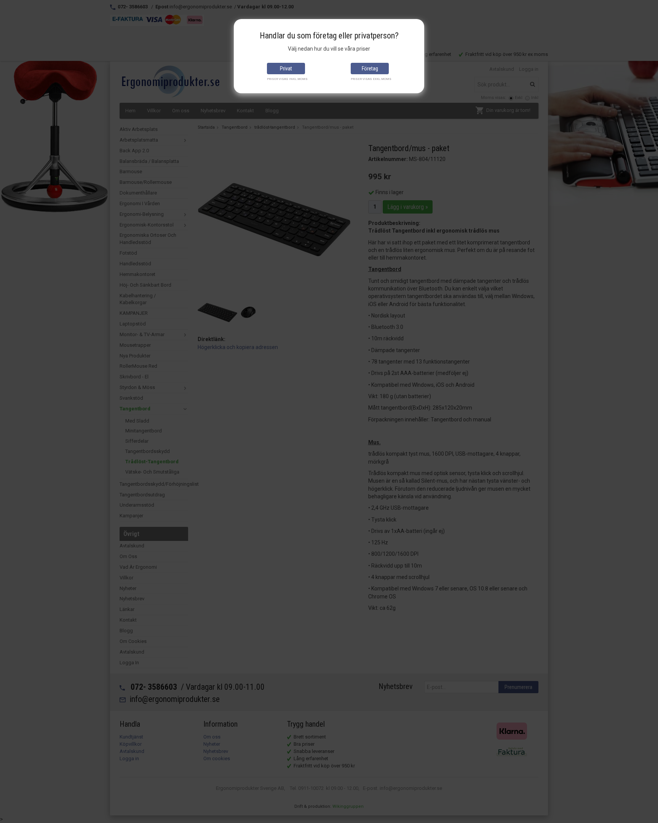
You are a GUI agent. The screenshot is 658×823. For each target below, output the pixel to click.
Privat (286, 68)
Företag (370, 68)
